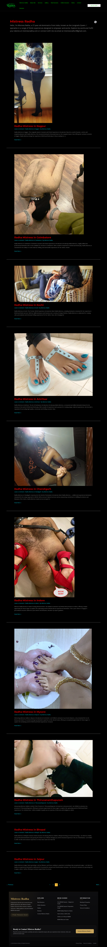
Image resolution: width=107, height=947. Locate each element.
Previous (10, 884)
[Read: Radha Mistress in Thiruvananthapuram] (53, 768)
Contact (94, 943)
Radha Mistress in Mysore (30, 711)
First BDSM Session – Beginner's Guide (65, 902)
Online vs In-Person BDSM (64, 916)
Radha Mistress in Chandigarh (32, 489)
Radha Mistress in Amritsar (30, 399)
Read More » (17, 139)
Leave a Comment (19, 129)
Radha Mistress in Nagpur (30, 126)
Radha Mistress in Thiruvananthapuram (38, 800)
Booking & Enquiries (85, 902)
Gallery (39, 908)
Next (98, 884)
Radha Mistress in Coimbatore (32, 237)
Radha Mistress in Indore (29, 600)
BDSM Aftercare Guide (63, 919)
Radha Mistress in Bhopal (29, 829)
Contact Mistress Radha (43, 913)
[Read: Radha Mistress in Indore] (44, 557)
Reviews (39, 910)
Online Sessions (41, 905)
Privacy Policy (83, 905)
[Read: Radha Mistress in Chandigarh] (53, 456)
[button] (94, 5)
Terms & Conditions (85, 908)
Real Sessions (40, 902)
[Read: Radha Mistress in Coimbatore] (49, 194)
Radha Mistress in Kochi (29, 305)
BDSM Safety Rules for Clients (64, 910)
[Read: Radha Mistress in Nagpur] (33, 83)
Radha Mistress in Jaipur (29, 859)
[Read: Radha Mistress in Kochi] (53, 283)
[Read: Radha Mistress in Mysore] (53, 668)
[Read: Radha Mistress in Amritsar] (53, 364)
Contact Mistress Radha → (85, 931)
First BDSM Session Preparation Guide (65, 907)
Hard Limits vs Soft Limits (63, 913)
